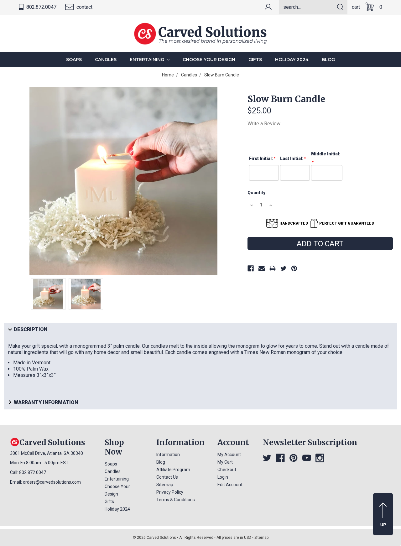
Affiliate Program (173, 469)
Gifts (255, 59)
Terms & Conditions (175, 499)
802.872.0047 (40, 7)
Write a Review (263, 124)
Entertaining (147, 59)
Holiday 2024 (292, 59)
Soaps (74, 59)
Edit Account (229, 484)
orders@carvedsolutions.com (52, 482)
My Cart (225, 462)
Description (31, 330)
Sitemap (164, 484)
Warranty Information (46, 402)
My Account (229, 454)
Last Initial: (291, 158)
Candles (106, 59)
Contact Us (167, 477)
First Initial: (261, 158)
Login (222, 477)
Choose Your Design (209, 59)
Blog (328, 59)
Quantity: (257, 192)
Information (168, 454)
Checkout (226, 469)
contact (83, 7)
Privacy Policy (169, 492)
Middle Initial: (325, 153)
